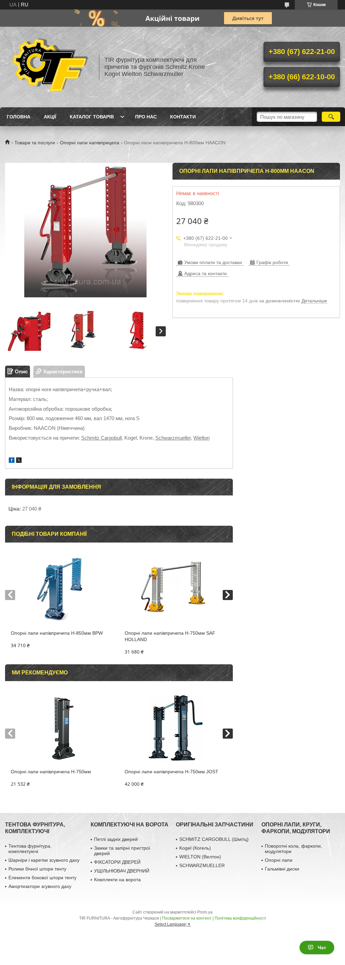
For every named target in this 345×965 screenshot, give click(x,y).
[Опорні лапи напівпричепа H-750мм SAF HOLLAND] (175, 589)
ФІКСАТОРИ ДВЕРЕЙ (117, 862)
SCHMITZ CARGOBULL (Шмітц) (214, 839)
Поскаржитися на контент (187, 918)
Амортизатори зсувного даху (39, 886)
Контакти (183, 116)
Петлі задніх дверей (116, 839)
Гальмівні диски (282, 868)
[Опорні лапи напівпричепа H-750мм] (62, 728)
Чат (322, 947)
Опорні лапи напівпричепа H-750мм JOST (171, 771)
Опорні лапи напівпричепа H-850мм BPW (57, 633)
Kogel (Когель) (195, 848)
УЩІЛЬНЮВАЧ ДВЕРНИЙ (121, 871)
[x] (19, 461)
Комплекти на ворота (117, 879)
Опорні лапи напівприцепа (89, 142)
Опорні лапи (278, 860)
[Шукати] (331, 117)
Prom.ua (205, 912)
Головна (18, 116)
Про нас (146, 116)
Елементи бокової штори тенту (42, 877)
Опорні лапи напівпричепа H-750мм (51, 771)
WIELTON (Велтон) (200, 856)
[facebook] (11, 461)
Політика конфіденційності (240, 918)
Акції (50, 116)
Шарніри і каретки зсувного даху (44, 860)
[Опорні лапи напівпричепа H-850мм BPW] (62, 589)
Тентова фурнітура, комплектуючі (30, 848)
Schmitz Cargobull (101, 438)
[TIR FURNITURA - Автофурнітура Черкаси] (49, 67)
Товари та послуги (34, 142)
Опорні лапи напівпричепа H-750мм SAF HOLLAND (170, 636)
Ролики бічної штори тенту (37, 868)
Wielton (201, 438)
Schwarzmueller (173, 438)
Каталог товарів (92, 116)
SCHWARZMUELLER (202, 865)
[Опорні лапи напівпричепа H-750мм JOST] (175, 728)
